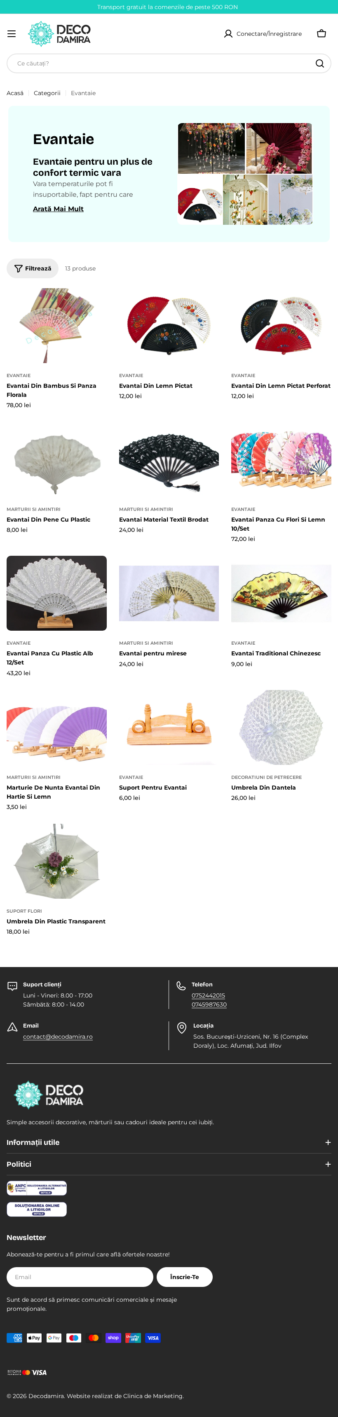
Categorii (47, 93)
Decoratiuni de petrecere (266, 777)
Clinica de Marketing (153, 1396)
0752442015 (208, 995)
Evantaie (19, 375)
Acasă (15, 93)
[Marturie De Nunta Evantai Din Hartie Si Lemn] (57, 727)
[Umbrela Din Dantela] (281, 727)
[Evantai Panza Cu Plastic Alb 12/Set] (57, 593)
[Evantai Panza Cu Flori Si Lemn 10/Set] (281, 459)
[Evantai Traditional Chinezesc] (281, 593)
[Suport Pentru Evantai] (169, 727)
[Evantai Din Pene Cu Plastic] (57, 459)
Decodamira (46, 1396)
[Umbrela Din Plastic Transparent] (57, 861)
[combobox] (169, 63)
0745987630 (209, 1004)
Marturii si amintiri (34, 509)
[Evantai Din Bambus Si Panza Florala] (57, 325)
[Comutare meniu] (11, 34)
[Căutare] (320, 63)
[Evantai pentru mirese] (169, 593)
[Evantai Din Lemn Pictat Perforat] (281, 325)
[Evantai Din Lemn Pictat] (169, 325)
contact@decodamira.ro (58, 1036)
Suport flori (24, 911)
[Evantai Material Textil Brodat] (169, 459)
